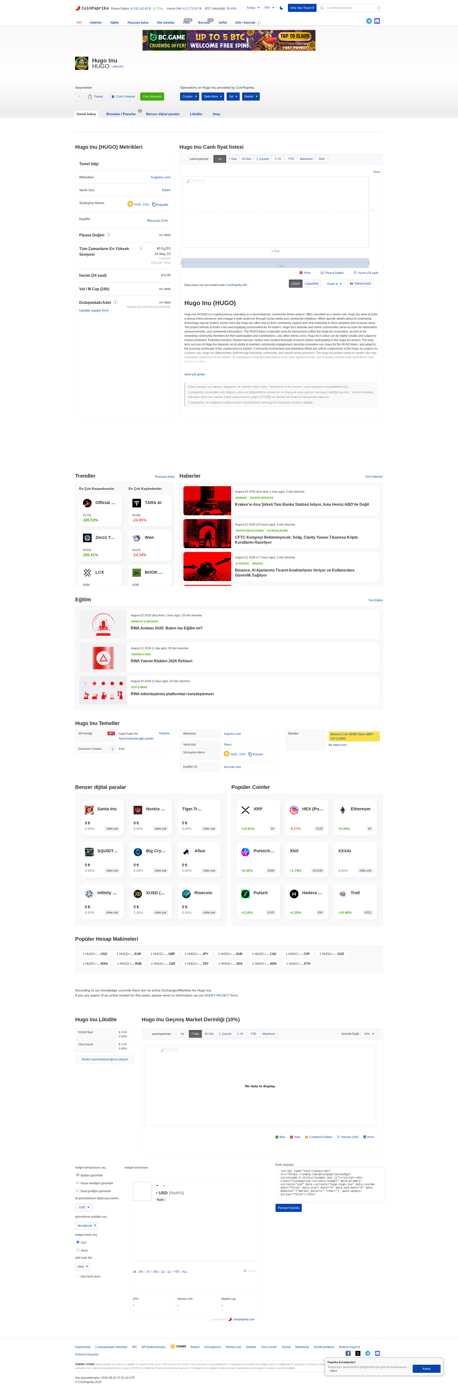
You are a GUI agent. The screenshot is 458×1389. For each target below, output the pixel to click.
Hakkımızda (82, 1347)
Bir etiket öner (338, 745)
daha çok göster (194, 374)
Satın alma (211, 96)
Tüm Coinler (269, 1347)
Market (249, 96)
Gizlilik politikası (324, 1347)
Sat (231, 96)
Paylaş (98, 96)
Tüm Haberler (374, 476)
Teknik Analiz (362, 283)
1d (220, 159)
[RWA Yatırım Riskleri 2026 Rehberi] (103, 657)
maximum (306, 159)
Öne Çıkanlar (166, 22)
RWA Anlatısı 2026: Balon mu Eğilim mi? (167, 628)
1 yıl (278, 159)
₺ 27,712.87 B (192, 8)
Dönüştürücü (212, 1347)
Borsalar (204, 22)
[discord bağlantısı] (377, 21)
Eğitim (114, 22)
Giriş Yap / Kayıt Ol (302, 8)
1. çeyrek (262, 159)
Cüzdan (187, 96)
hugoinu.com (161, 177)
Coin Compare (125, 96)
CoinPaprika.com (92, 7)
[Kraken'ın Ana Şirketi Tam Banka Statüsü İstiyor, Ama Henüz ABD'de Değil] (207, 500)
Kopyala (162, 204)
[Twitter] (361, 21)
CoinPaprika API (236, 285)
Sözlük (286, 1347)
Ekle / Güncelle (245, 22)
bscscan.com (232, 767)
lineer (295, 283)
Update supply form (94, 310)
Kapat (426, 1368)
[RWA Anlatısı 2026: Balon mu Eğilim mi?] (103, 624)
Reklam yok (233, 1347)
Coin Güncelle (152, 96)
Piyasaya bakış (138, 22)
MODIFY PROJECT (217, 995)
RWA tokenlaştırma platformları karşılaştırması (172, 694)
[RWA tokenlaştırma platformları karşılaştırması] (103, 690)
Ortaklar (251, 1347)
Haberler (96, 22)
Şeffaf (223, 22)
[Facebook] (348, 1353)
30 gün (246, 159)
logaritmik (311, 283)
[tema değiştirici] (281, 8)
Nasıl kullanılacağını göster (136, 738)
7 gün (233, 159)
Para (186, 22)
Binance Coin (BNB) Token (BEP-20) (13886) (352, 736)
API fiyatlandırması (153, 1347)
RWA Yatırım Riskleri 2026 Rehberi (161, 661)
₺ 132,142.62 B (141, 8)
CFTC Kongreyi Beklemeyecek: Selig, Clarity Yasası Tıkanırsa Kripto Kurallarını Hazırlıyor (296, 539)
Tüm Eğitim (375, 600)
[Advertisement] (229, 447)
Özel (322, 159)
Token (166, 190)
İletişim (195, 1347)
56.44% (232, 8)
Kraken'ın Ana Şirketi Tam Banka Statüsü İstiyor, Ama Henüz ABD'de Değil (302, 504)
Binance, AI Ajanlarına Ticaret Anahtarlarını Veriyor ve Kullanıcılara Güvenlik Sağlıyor (294, 572)
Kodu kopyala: (285, 1164)
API (79, 22)
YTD (291, 159)
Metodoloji (302, 1347)
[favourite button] (79, 96)
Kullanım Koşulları (87, 1354)
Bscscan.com (157, 220)
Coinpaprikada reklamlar (111, 1347)
